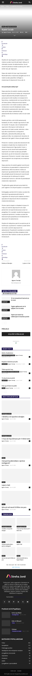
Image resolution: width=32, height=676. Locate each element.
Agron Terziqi (7, 32)
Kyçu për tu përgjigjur (16, 334)
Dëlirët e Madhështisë (7, 353)
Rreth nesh (13, 671)
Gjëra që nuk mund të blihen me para (14, 507)
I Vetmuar (14, 629)
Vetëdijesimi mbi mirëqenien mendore (10, 371)
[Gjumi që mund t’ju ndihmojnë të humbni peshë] (6, 317)
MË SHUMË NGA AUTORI (9, 293)
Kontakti (19, 671)
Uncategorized (15, 614)
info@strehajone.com (20, 597)
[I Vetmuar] (6, 631)
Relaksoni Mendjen (7, 263)
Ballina (2, 6)
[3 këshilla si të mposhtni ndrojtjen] (16, 407)
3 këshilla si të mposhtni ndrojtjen (13, 417)
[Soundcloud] (18, 602)
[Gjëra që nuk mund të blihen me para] (16, 498)
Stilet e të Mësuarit (16, 621)
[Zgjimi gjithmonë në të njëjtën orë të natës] (6, 308)
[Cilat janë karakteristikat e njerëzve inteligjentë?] (16, 451)
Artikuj (7, 6)
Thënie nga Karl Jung (7, 369)
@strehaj (16, 567)
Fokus (3, 388)
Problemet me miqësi (16, 631)
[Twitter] (23, 602)
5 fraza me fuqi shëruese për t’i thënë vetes (16, 439)
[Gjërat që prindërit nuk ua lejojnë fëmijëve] (23, 552)
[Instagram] (9, 601)
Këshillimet (4, 364)
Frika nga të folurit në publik (9, 386)
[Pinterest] (13, 602)
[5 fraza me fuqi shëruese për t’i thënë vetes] (16, 429)
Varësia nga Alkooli (16, 613)
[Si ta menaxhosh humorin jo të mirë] (6, 300)
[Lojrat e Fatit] (16, 476)
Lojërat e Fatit (26, 263)
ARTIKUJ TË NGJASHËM (9, 291)
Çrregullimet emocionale (16, 6)
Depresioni (4, 380)
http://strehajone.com (16, 282)
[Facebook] (4, 602)
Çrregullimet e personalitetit (8, 355)
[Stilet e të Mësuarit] (6, 623)
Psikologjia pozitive (6, 413)
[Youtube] (27, 602)
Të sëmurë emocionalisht (8, 378)
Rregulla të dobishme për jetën (10, 361)
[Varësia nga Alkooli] (6, 615)
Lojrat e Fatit (6, 485)
